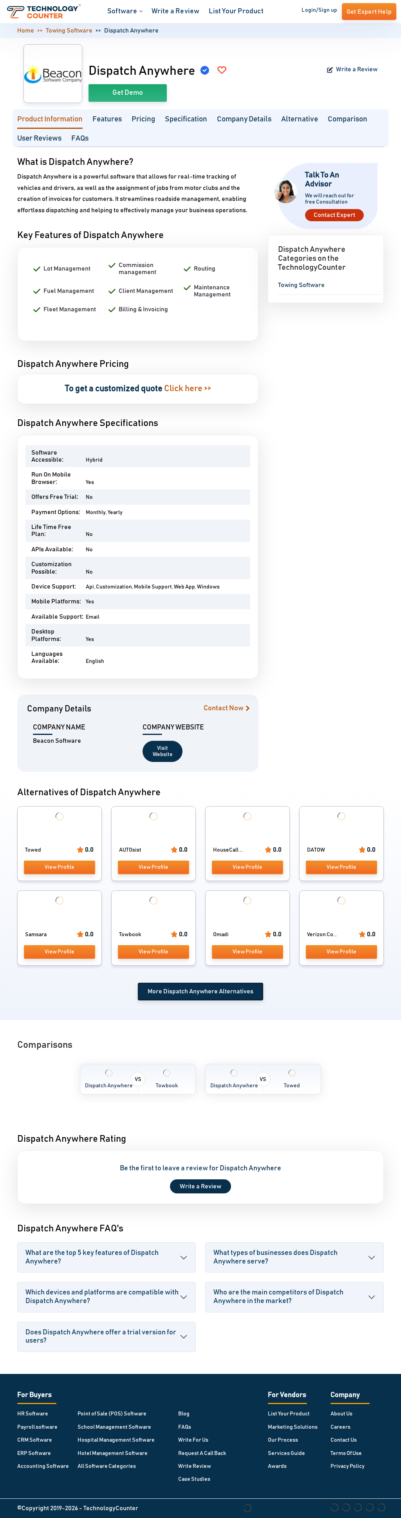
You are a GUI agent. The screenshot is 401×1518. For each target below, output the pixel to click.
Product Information (50, 119)
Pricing (143, 119)
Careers (340, 1427)
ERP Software (34, 1453)
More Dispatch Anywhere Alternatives (200, 991)
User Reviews (39, 138)
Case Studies (194, 1479)
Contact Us (344, 1440)
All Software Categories (107, 1466)
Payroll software (37, 1427)
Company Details (244, 119)
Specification (186, 119)
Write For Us (193, 1440)
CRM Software (34, 1440)
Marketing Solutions (293, 1427)
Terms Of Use (346, 1453)
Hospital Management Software (116, 1440)
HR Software (32, 1414)
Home (25, 30)
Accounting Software (43, 1466)
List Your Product (236, 11)
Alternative (299, 119)
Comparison (347, 119)
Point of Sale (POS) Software (112, 1414)
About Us (341, 1414)
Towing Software (69, 30)
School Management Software (114, 1427)
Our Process (283, 1440)
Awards (277, 1466)
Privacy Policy (348, 1466)
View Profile (59, 867)
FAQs (80, 138)
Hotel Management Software (113, 1453)
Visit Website (163, 751)
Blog (184, 1414)
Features (107, 119)
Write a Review (176, 11)
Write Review (194, 1466)
